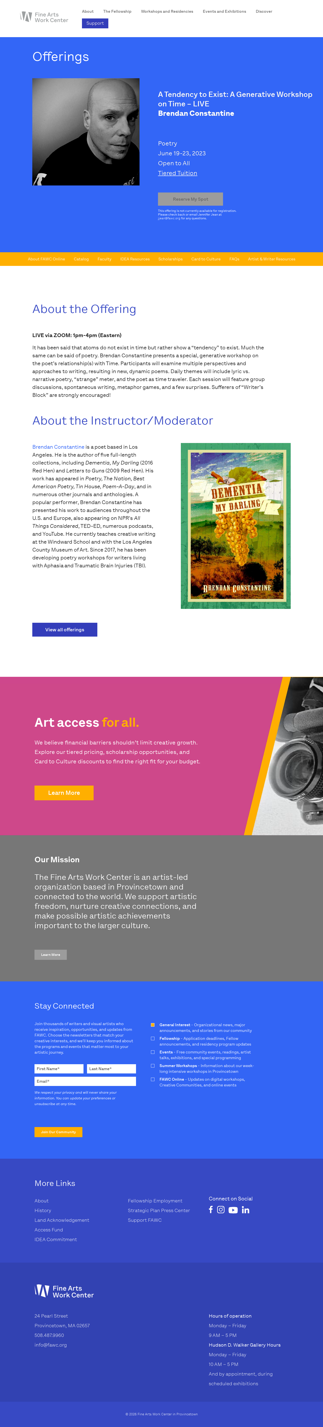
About (41, 1201)
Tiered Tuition (177, 173)
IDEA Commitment (55, 1239)
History (42, 1210)
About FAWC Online (46, 259)
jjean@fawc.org (169, 218)
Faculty (104, 259)
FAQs (234, 259)
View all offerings (64, 630)
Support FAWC (145, 1220)
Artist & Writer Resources (271, 259)
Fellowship (140, 1201)
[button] (64, 793)
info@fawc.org (50, 1345)
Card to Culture (206, 259)
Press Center (175, 1210)
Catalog (81, 259)
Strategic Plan (144, 1210)
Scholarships (170, 259)
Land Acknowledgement (61, 1220)
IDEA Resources (135, 259)
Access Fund (48, 1230)
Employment (167, 1201)
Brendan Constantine (58, 447)
